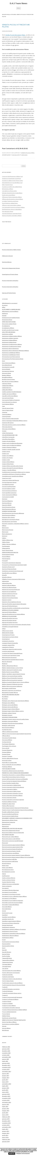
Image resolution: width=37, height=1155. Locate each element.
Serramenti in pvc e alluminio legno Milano (14, 896)
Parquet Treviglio (7, 756)
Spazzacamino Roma (8, 946)
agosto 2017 (5, 1073)
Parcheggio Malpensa (8, 744)
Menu (18, 8)
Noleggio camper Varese (9, 713)
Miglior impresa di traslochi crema (12, 670)
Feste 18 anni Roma (7, 550)
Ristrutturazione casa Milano (10, 853)
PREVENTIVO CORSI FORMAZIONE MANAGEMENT (15, 773)
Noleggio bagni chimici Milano (11, 709)
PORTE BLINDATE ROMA (8, 768)
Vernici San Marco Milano (9, 1022)
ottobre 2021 (5, 1055)
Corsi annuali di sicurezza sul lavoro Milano (13, 207)
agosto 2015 (5, 1104)
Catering (4, 412)
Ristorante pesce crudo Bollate (11, 839)
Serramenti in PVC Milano (9, 898)
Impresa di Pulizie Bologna (9, 606)
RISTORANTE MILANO (8, 834)
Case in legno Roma (7, 410)
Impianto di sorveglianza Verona (11, 602)
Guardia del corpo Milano (9, 573)
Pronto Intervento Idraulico (10, 280)
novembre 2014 (6, 1123)
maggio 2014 (5, 1133)
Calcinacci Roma (6, 383)
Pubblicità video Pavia (8, 804)
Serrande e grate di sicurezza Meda (12, 902)
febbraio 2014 (6, 1139)
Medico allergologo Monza (10, 665)
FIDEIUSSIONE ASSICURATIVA (10, 552)
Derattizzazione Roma (8, 507)
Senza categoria (7, 886)
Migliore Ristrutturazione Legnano (12, 680)
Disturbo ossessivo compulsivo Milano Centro (15, 523)
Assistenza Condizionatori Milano (12, 344)
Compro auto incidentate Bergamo (12, 443)
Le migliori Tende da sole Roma (10, 201)
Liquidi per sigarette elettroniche (12, 649)
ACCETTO (11, 1153)
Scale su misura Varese (8, 880)
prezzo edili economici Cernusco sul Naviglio (15, 779)
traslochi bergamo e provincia (10, 989)
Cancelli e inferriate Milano (10, 396)
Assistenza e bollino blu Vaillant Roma (12, 187)
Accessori (5, 305)
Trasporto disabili (7, 1003)
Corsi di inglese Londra (8, 488)
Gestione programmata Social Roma (11, 178)
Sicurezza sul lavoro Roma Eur (10, 923)
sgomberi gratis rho (8, 919)
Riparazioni (5, 826)
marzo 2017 (5, 1082)
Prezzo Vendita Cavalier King (10, 783)
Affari (3, 307)
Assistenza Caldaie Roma (9, 342)
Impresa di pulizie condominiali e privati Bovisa (15, 608)
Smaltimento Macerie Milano (10, 935)
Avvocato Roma (6, 373)
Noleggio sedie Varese (8, 725)
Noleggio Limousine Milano (10, 721)
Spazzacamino (6, 944)
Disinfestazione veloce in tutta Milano (12, 209)
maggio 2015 (5, 1110)
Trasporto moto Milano (9, 1005)
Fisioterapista (6, 558)
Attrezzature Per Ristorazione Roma (12, 359)
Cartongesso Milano (8, 404)
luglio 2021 (5, 1061)
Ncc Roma (5, 698)
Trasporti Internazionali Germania (12, 997)
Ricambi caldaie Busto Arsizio (10, 812)
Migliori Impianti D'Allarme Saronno (12, 684)
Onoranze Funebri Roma (9, 738)
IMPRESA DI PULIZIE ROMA (9, 616)
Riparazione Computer (8, 822)
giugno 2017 (5, 1075)
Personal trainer (7, 760)
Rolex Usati (5, 865)
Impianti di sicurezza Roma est (11, 589)
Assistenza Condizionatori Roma (11, 346)
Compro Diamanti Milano (9, 447)
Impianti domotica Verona (9, 593)
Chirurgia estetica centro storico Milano (13, 425)
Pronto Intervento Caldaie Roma (11, 785)
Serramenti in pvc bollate (9, 892)
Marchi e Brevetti (7, 661)
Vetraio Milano (6, 1028)
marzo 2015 (5, 1115)
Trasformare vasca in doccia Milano (12, 983)
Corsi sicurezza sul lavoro (9, 490)
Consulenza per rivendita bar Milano (12, 476)
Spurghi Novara (6, 952)
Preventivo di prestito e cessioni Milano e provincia (17, 775)
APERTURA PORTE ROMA (9, 322)
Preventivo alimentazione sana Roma (12, 771)
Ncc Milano (5, 696)
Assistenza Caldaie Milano (9, 340)
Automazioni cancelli (8, 367)
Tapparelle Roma (7, 958)
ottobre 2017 (5, 1069)
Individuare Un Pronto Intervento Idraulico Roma (16, 624)
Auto (3, 361)
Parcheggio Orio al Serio (9, 746)
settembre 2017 (6, 1071)
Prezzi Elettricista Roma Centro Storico (13, 777)
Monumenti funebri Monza (10, 692)
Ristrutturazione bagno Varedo (11, 851)
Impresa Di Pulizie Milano (9, 612)
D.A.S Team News (18, 3)
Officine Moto (6, 736)
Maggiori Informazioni (23, 1153)
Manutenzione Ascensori (9, 657)
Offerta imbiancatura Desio (10, 731)
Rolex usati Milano (7, 867)
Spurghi (4, 950)
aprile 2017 (5, 1080)
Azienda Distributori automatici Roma (11, 213)
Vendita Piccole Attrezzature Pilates (15, 35)
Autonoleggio (6, 369)
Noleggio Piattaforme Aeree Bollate (12, 723)
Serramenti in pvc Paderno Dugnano (12, 900)
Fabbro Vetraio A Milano (9, 544)
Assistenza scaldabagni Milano (11, 352)
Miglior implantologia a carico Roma (12, 668)
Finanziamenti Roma (8, 554)
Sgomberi (5, 915)
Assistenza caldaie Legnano (10, 338)
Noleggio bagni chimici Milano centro (13, 711)
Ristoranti (5, 843)
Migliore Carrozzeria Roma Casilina (12, 676)
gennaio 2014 (6, 1141)
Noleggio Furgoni (7, 715)
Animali (4, 315)
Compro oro (5, 453)
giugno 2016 (5, 1088)
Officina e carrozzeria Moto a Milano (11, 205)
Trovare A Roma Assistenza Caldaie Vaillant (14, 1009)
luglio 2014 (5, 1129)
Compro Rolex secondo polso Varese (12, 466)
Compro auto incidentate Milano (11, 445)
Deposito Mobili (6, 505)
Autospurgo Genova (8, 371)
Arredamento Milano (8, 328)
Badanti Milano (6, 375)
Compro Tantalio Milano (9, 470)
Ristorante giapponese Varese (11, 830)
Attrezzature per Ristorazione (11, 357)
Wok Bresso (5, 1030)
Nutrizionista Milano (8, 727)
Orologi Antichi (6, 742)
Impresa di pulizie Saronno (10, 618)
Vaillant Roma (6, 1016)
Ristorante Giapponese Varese (11, 268)
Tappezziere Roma (7, 962)
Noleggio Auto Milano (8, 703)
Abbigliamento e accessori (9, 303)
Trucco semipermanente (9, 1012)
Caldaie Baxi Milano (7, 385)
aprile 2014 (5, 1135)
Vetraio (4, 1026)
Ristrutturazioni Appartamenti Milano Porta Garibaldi (18, 857)
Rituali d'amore (6, 863)
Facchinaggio (6, 546)
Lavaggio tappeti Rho (8, 645)
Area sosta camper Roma (9, 324)
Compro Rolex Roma (8, 464)
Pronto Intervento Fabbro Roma (11, 249)
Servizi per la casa (7, 913)
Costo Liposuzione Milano (9, 495)
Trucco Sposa (6, 1014)
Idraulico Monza (6, 577)
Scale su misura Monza (8, 878)
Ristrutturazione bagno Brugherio (12, 849)
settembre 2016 (6, 1084)
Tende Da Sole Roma (8, 977)
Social (4, 939)
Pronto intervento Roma (9, 797)
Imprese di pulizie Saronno (10, 622)
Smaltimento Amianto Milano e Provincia (14, 929)
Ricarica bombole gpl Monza (10, 814)
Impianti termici (6, 600)
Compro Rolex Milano (8, 462)
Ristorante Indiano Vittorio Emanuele (13, 832)
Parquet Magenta (7, 750)
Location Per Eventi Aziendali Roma (12, 653)
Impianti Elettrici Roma (8, 595)
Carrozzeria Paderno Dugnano (11, 400)
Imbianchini (5, 581)
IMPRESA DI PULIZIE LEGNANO (10, 610)
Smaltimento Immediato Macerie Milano (13, 933)
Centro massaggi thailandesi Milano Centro (14, 420)
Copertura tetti (6, 478)
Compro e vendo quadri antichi (11, 449)
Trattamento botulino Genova (11, 1007)
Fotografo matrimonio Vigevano (11, 563)
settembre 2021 (6, 1057)
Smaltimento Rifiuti (7, 937)
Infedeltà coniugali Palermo (10, 626)
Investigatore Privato (8, 635)
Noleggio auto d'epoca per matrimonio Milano (15, 701)
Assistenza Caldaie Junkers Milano (12, 336)
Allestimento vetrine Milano (10, 311)
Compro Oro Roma (7, 457)
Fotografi (5, 560)
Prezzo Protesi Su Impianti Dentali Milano (14, 781)
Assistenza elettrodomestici (10, 348)
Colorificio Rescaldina (8, 439)
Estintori (4, 536)
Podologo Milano (7, 766)
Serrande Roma (6, 909)
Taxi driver (5, 968)
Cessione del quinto (8, 422)
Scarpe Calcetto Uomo (8, 882)
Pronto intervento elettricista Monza (13, 787)
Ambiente (5, 313)
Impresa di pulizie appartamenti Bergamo (14, 604)
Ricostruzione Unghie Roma (10, 816)
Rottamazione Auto (8, 869)
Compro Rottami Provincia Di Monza (12, 468)
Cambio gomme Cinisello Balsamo (11, 392)
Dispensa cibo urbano (8, 517)
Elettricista (5, 527)
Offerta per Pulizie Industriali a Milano (12, 197)
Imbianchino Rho (7, 583)
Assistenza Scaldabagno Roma (11, 354)
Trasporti (5, 995)
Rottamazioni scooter (8, 871)
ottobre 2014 (5, 1125)
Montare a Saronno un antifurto (11, 690)
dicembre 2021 (6, 1051)
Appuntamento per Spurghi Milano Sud (12, 182)
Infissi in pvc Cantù (7, 630)
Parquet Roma (6, 754)
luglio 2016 (5, 1086)
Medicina (4, 663)
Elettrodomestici (7, 534)
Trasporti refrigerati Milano (10, 999)
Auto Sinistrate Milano (8, 363)
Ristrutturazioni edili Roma (10, 861)
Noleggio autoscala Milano (10, 705)
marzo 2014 (5, 1137)
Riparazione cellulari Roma (9, 820)
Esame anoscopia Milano (8, 195)
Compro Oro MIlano (7, 455)
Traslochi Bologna (7, 991)
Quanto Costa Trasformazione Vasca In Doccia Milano (17, 810)
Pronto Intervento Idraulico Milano (12, 795)
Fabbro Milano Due (7, 540)
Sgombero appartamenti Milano (11, 921)
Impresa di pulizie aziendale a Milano (12, 215)
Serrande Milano (7, 906)
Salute (4, 874)
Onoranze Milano (7, 740)
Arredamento (6, 326)
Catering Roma (6, 416)
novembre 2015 (6, 1098)
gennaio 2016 (6, 1094)
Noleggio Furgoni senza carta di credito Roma (15, 719)
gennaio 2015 (6, 1119)
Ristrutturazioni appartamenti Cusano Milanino (16, 855)
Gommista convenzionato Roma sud (12, 571)
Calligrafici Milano (7, 389)
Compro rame (6, 460)
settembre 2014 (6, 1127)
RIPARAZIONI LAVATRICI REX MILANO (12, 828)
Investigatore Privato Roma (10, 274)
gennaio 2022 (6, 1049)
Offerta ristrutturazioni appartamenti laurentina (16, 733)
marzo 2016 (5, 1092)
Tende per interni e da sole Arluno (12, 979)
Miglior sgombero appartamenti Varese (13, 674)
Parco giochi (5, 748)
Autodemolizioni (7, 365)
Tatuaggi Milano (7, 964)
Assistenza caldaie (7, 334)
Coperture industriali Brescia (10, 480)
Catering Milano (6, 414)
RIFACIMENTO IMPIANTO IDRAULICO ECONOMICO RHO (17, 818)
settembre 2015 (6, 1102)
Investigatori (6, 639)
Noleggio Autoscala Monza (10, 707)
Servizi (4, 911)
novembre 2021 (6, 1053)
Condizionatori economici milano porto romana (16, 472)
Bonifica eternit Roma (8, 379)
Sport (3, 948)
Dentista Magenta (7, 501)
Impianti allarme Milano (9, 585)
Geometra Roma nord (8, 567)
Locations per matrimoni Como (11, 655)
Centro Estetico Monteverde (10, 418)
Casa (3, 406)
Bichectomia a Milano (7, 189)
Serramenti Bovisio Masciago (10, 890)
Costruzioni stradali (8, 497)
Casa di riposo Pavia (7, 408)
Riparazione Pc (6, 824)
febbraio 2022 (6, 1047)
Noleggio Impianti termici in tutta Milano (12, 193)
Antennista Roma (7, 319)
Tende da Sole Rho (7, 974)
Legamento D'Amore (8, 647)
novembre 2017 (6, 1067)
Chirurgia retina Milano (9, 429)
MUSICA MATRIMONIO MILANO (10, 694)
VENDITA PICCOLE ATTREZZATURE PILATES (16, 26)
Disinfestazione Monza (9, 509)
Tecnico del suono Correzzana (11, 972)
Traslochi (4, 987)
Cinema (4, 431)
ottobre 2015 (5, 1100)
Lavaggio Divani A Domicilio (10, 643)
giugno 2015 (5, 1108)
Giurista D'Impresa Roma (9, 569)
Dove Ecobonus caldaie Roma (10, 203)
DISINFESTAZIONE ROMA (9, 511)
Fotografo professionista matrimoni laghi (14, 565)
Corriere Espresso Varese (9, 482)
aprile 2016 (5, 1090)
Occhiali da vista (7, 729)
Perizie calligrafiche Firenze (10, 758)
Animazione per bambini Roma (11, 317)
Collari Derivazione (7, 433)
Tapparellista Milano (8, 960)
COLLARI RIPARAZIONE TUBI (9, 435)
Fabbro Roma (6, 542)
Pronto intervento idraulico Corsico (12, 793)
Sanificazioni (6, 876)
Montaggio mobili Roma (9, 688)
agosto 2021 (5, 1059)
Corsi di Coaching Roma (8, 486)
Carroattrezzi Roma (8, 398)
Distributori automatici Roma (10, 519)
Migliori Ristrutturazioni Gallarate (12, 686)
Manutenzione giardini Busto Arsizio (13, 659)
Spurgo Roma (6, 954)
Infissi (4, 628)
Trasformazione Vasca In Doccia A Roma (13, 985)
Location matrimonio (8, 651)
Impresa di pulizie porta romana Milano (13, 614)
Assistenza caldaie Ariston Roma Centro (12, 180)
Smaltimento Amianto (8, 927)
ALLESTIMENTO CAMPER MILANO (11, 309)
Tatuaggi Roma (6, 966)
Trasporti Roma (6, 1001)
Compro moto (6, 451)
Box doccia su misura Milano (10, 381)
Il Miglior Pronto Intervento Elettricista (13, 579)
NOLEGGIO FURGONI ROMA (9, 717)
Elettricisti (5, 532)
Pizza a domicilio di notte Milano (11, 764)
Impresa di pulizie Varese (9, 620)
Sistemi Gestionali (7, 925)
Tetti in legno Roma (8, 981)
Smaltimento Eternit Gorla (9, 931)
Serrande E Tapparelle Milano (10, 904)
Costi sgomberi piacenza (9, 492)
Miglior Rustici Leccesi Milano (10, 672)
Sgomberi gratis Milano (9, 917)
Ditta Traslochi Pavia (7, 184)
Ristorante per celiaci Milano (10, 836)
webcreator (24, 155)
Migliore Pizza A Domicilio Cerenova (12, 678)
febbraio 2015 (6, 1117)
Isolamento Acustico (8, 641)
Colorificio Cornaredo (8, 437)
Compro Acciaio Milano (8, 441)
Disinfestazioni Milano (8, 515)
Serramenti (5, 888)
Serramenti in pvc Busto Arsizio (11, 894)
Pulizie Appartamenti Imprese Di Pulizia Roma (15, 808)
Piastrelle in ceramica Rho (9, 762)
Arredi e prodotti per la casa (10, 330)
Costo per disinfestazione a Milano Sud (12, 176)
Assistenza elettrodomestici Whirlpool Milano (15, 350)
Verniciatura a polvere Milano (10, 1024)
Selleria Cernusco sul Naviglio (10, 884)
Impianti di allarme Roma (9, 587)
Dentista (4, 499)
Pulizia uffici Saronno (8, 806)
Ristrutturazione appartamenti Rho (12, 847)
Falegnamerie (6, 548)
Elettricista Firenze (7, 530)
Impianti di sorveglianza (9, 591)
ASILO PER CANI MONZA (8, 332)
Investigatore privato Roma (10, 637)
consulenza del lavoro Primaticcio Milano (14, 474)
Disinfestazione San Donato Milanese (13, 513)
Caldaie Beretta (6, 387)
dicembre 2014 (6, 1121)
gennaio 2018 (6, 1063)
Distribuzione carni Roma (9, 521)
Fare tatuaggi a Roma (7, 211)
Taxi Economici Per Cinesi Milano (11, 970)
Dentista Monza (6, 503)
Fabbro (4, 538)
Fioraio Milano (6, 556)
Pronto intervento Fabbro (9, 789)
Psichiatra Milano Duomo (9, 801)
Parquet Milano (6, 752)
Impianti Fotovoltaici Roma (10, 598)
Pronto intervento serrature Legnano (13, 799)
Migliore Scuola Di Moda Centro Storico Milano (15, 682)
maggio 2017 (5, 1077)
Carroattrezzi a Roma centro (9, 191)
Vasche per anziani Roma (9, 1018)
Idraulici (4, 575)
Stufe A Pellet (6, 956)
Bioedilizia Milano (7, 377)
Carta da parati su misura (9, 402)
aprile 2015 (5, 1112)
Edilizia (4, 525)
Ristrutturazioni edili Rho (9, 859)
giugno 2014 (5, 1131)
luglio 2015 (5, 1106)
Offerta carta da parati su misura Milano (12, 199)
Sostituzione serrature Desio (10, 942)
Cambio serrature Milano (9, 394)
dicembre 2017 (6, 1065)
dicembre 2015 (6, 1096)
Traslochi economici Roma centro (11, 993)
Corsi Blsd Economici (8, 484)
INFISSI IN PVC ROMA (7, 633)
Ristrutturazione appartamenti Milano (13, 845)
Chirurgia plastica (7, 427)
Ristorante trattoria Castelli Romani (12, 841)
